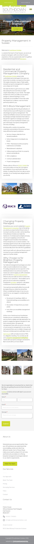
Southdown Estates (15, 50)
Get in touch (7, 334)
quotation (14, 282)
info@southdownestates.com (16, 520)
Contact (4, 392)
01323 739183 (22, 165)
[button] (30, 9)
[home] (14, 9)
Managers (23, 59)
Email (6, 404)
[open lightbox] (5, 370)
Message (7, 412)
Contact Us (17, 29)
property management (20, 274)
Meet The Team (10, 464)
